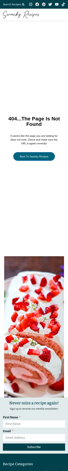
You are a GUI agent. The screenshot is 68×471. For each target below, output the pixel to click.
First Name (11, 417)
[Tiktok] (63, 4)
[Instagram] (30, 4)
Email (7, 431)
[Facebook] (37, 4)
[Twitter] (50, 4)
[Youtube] (57, 4)
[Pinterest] (44, 4)
